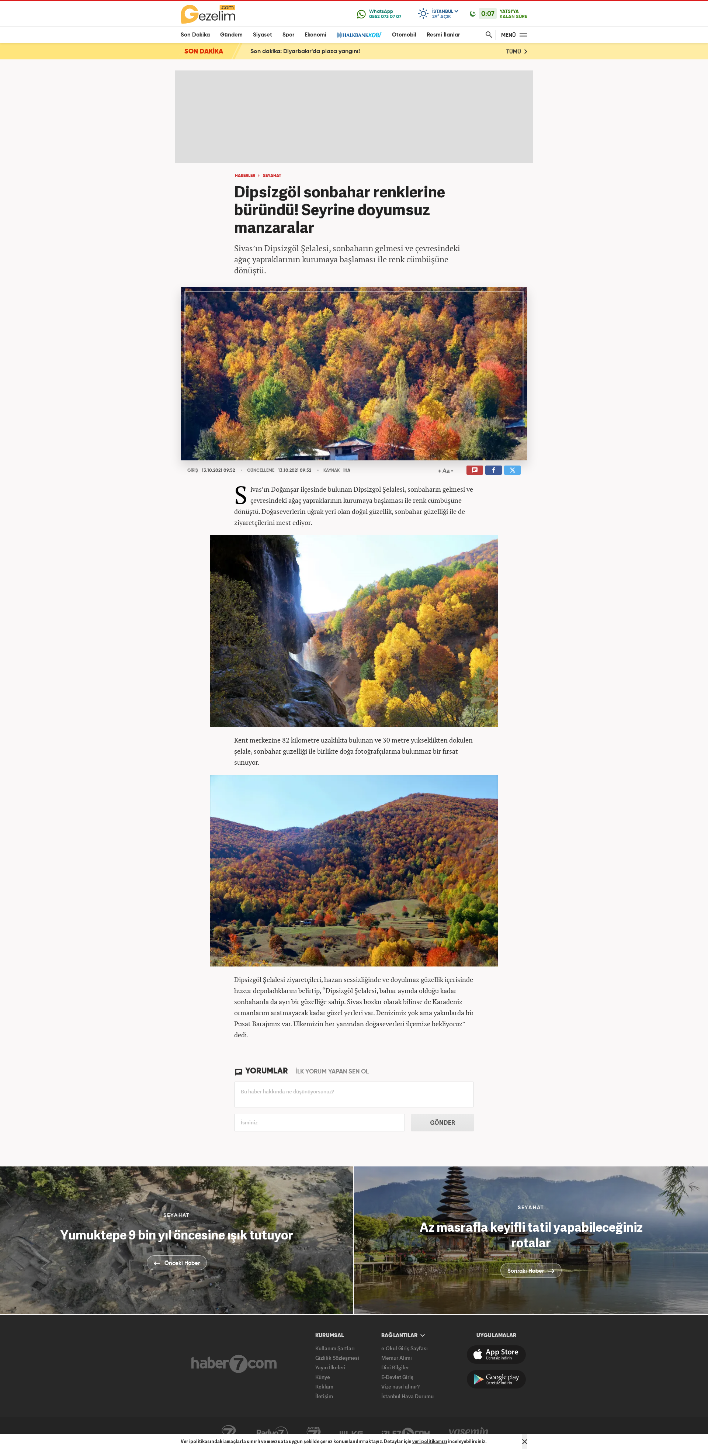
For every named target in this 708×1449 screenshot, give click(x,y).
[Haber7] (234, 1364)
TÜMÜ (514, 52)
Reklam (324, 1386)
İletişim (324, 1396)
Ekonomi (315, 35)
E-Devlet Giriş (397, 1376)
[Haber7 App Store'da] (496, 1354)
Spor (288, 35)
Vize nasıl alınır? (400, 1386)
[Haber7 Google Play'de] (496, 1379)
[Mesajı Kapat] (524, 1441)
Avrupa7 (313, 1433)
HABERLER (245, 176)
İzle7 (406, 1433)
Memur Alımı (396, 1357)
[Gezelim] (208, 14)
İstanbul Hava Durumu (407, 1396)
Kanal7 (228, 1433)
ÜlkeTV (351, 1433)
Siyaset (262, 35)
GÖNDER (442, 1122)
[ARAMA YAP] (487, 35)
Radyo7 (272, 1433)
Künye (322, 1376)
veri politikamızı (429, 1441)
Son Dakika (195, 35)
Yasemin (468, 1433)
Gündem (231, 35)
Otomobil (404, 35)
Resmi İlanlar (443, 35)
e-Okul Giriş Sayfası (404, 1348)
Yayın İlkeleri (330, 1367)
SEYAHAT (272, 176)
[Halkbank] (359, 35)
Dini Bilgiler (395, 1367)
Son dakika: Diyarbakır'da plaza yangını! (305, 52)
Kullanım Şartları (335, 1348)
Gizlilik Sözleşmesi (337, 1357)
